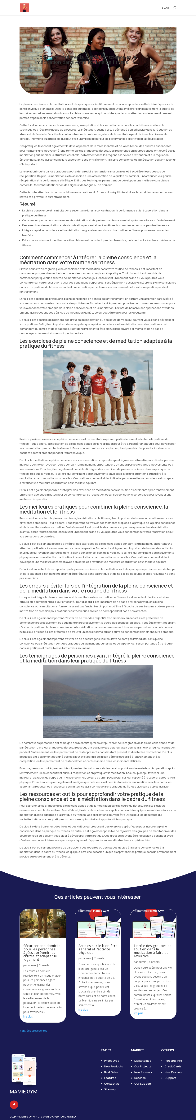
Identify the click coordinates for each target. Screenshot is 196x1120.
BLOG (165, 7)
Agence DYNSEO (64, 1116)
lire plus (28, 1016)
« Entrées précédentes (33, 1030)
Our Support (142, 1084)
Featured (110, 1078)
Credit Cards (173, 1066)
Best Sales (111, 1072)
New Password (174, 1072)
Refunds (140, 1078)
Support (170, 1078)
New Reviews (143, 1072)
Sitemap (110, 1089)
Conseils (44, 965)
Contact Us (111, 1084)
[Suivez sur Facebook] (14, 1104)
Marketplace (142, 1061)
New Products (113, 1066)
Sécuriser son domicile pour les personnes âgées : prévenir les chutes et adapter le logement (41, 952)
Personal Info (173, 1061)
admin (32, 965)
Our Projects (142, 1066)
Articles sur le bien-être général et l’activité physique (97, 949)
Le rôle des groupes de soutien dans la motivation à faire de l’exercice (153, 950)
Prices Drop (111, 1061)
